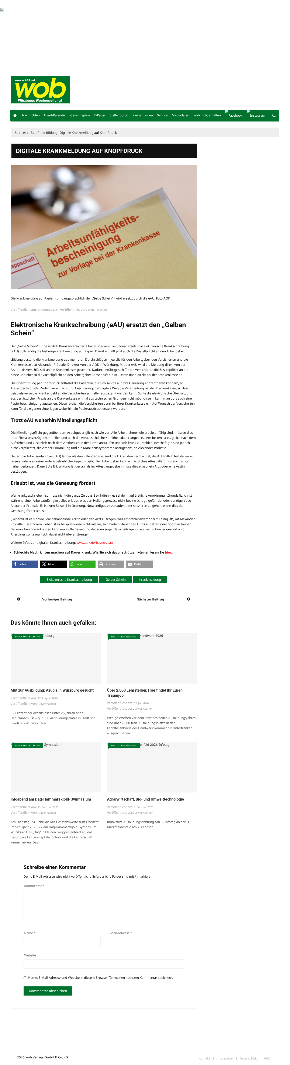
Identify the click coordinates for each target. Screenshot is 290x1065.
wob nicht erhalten (40, 4)
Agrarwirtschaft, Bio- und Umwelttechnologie (145, 799)
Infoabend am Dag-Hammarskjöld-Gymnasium (51, 799)
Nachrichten (31, 115)
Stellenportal (119, 115)
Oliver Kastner (47, 704)
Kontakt (59, 4)
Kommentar (34, 886)
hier (168, 552)
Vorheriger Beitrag (57, 599)
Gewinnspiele (80, 115)
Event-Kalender (55, 115)
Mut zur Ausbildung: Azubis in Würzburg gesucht (52, 690)
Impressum (73, 4)
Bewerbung (90, 4)
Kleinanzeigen (142, 115)
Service (162, 115)
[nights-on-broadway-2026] (24, 10)
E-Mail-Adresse (120, 933)
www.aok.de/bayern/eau (95, 542)
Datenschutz (248, 1058)
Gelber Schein (116, 579)
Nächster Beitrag (150, 599)
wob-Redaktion (98, 310)
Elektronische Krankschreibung (69, 579)
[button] (274, 115)
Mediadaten (18, 4)
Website (30, 955)
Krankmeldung (150, 579)
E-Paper (100, 115)
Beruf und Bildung (27, 636)
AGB (267, 1058)
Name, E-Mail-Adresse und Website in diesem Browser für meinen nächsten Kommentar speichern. (100, 977)
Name (29, 933)
